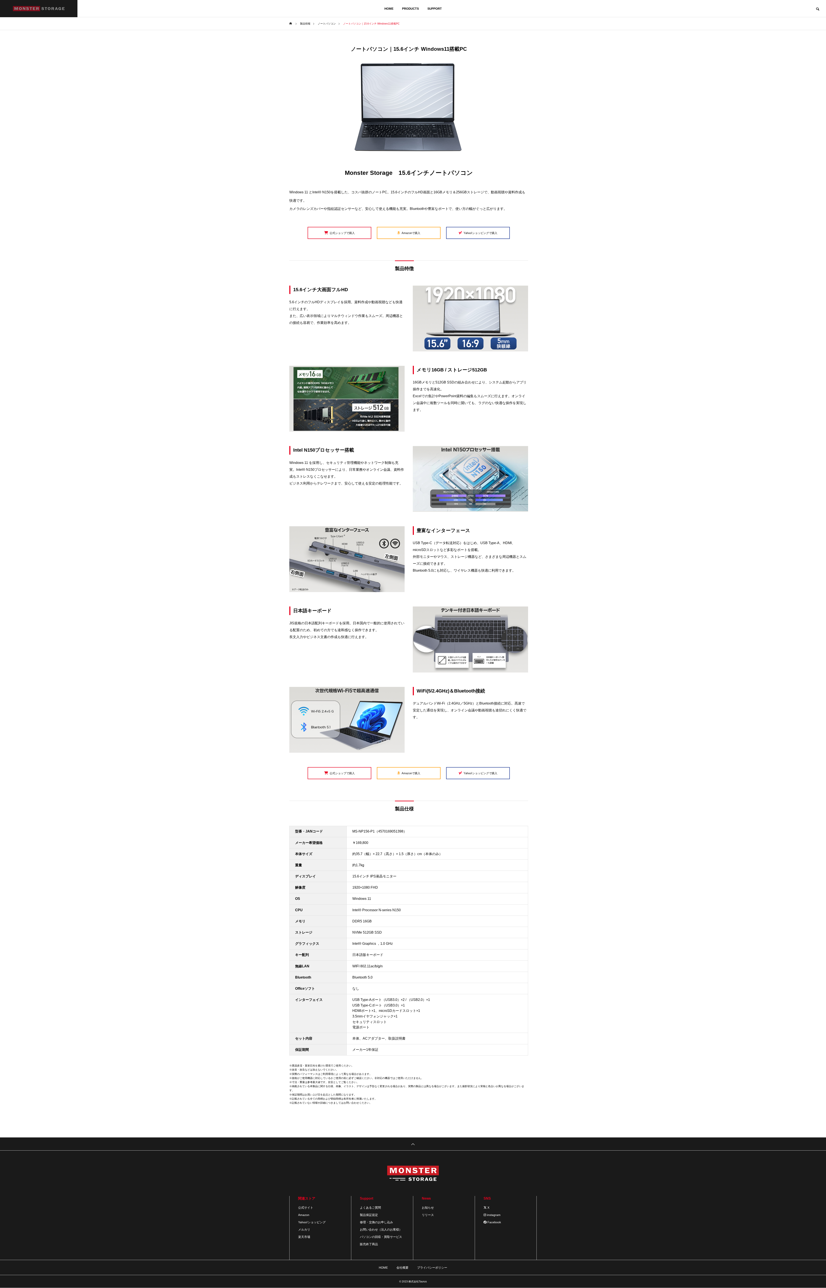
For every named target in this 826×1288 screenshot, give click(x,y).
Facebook (494, 1222)
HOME (388, 8)
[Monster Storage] (38, 8)
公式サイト (305, 1207)
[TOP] (413, 1143)
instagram (493, 1215)
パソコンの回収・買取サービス (381, 1237)
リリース (428, 1215)
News (426, 1198)
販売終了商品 (369, 1244)
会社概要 (402, 1267)
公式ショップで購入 (342, 233)
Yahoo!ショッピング (312, 1222)
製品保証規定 (369, 1215)
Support (366, 1198)
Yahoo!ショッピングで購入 (480, 233)
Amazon (303, 1215)
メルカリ (304, 1229)
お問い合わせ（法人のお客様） (381, 1229)
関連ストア (306, 1198)
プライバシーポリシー (432, 1267)
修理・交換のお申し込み (376, 1222)
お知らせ (428, 1207)
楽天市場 (304, 1237)
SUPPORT (434, 8)
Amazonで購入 (411, 233)
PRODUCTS (410, 8)
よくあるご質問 (370, 1207)
